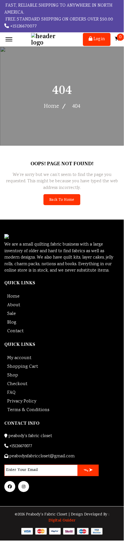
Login (98, 39)
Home (51, 106)
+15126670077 (23, 26)
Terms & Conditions (28, 410)
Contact (15, 331)
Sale (11, 314)
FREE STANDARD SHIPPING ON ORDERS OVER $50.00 (58, 19)
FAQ (11, 392)
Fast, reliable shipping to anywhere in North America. (58, 9)
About (13, 305)
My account (19, 358)
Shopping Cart (22, 366)
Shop (12, 375)
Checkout (17, 384)
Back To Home (61, 200)
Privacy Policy (21, 401)
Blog (11, 322)
